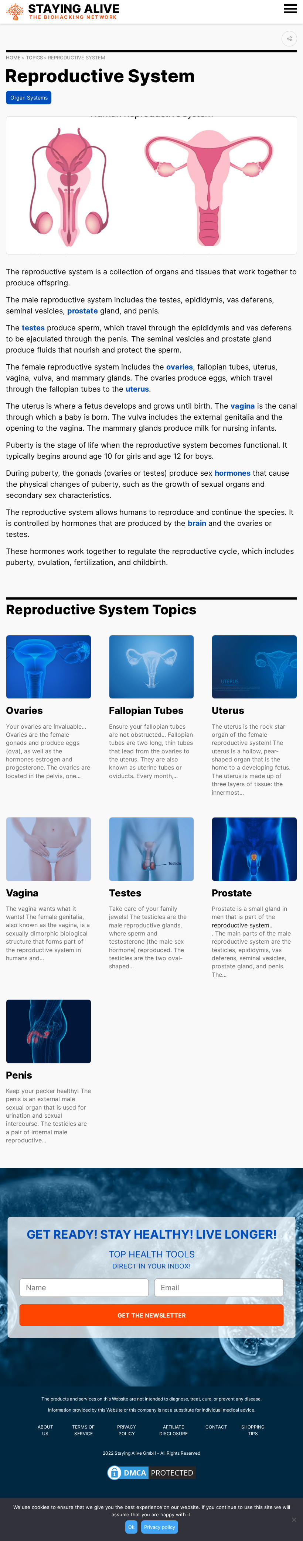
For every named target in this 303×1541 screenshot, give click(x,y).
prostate (82, 310)
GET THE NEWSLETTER (152, 1315)
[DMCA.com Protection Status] (151, 1473)
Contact (216, 1427)
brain (197, 523)
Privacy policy (159, 1527)
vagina (243, 406)
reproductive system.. (242, 925)
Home (13, 57)
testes (33, 327)
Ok (131, 1527)
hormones (233, 473)
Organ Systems (29, 97)
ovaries (179, 366)
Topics (34, 57)
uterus (137, 389)
